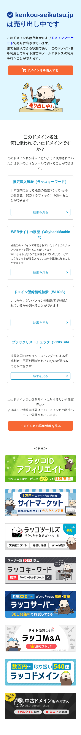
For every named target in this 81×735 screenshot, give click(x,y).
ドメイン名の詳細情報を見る (40, 426)
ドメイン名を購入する (43, 70)
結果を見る (40, 212)
